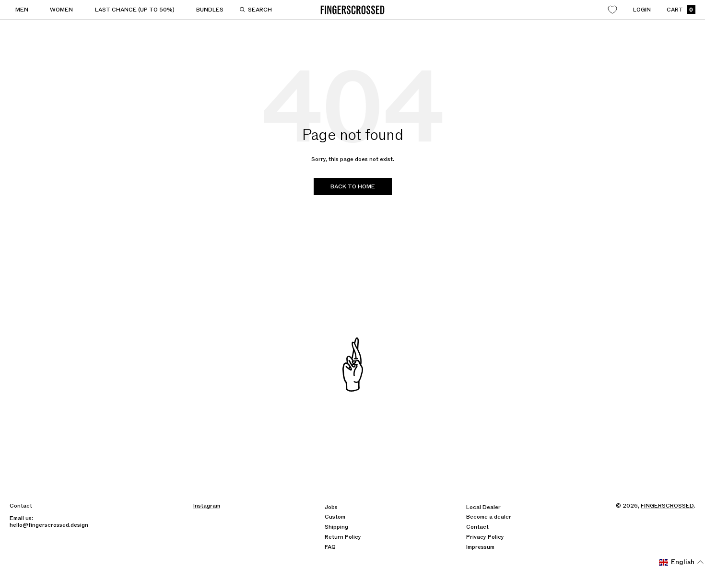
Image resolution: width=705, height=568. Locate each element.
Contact (477, 527)
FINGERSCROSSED (667, 506)
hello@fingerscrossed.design (49, 525)
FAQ (330, 547)
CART (680, 10)
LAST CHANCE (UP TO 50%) (135, 9)
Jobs (331, 507)
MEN (21, 9)
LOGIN (642, 9)
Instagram (206, 506)
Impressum (480, 547)
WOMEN (61, 9)
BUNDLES (209, 9)
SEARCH (260, 9)
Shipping (336, 527)
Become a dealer (488, 517)
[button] (681, 562)
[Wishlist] (612, 9)
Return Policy (343, 537)
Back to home (352, 186)
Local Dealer (483, 507)
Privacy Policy (485, 537)
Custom (335, 517)
